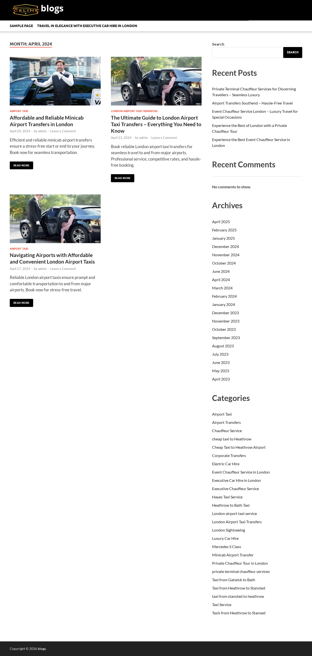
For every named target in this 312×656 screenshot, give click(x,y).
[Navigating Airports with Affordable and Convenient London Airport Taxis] (55, 220)
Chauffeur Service (227, 430)
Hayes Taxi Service (227, 496)
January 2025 (223, 238)
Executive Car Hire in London (236, 480)
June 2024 (221, 271)
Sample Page (21, 26)
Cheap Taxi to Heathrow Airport (239, 447)
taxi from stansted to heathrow (238, 596)
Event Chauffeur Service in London (241, 472)
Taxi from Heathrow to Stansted (238, 588)
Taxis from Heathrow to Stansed (238, 612)
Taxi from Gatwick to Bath (233, 579)
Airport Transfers (226, 422)
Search (218, 44)
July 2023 (220, 354)
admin (42, 131)
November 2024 (225, 254)
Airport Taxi (19, 111)
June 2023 (221, 362)
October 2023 (224, 329)
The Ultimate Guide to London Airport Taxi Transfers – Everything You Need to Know (156, 124)
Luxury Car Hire (225, 538)
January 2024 (223, 304)
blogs (52, 8)
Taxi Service (221, 604)
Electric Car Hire (225, 463)
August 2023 (223, 345)
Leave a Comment (63, 131)
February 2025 (224, 230)
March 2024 (222, 287)
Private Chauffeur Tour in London (240, 563)
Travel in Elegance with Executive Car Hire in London (87, 26)
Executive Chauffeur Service (235, 488)
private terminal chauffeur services (241, 571)
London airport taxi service (234, 513)
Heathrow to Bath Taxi (231, 505)
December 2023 (225, 312)
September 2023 (226, 337)
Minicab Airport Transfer (233, 554)
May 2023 (220, 370)
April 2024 (221, 279)
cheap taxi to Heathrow (231, 439)
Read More (19, 164)
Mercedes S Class (226, 546)
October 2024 (224, 263)
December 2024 (225, 246)
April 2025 (221, 221)
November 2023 (225, 321)
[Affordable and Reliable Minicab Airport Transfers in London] (55, 83)
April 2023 (221, 379)
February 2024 (224, 296)
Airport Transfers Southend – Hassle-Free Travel (252, 103)
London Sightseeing (228, 530)
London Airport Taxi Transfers (134, 111)
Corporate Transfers (229, 455)
